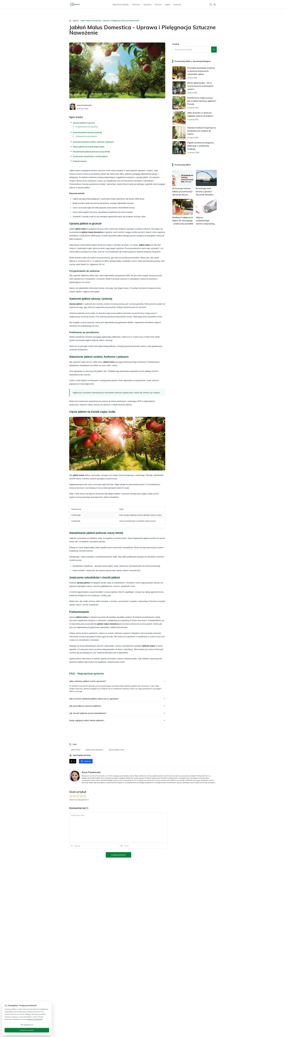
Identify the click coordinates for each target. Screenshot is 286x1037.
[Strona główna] (70, 20)
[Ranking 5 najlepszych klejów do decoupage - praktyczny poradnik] (182, 207)
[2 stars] (74, 796)
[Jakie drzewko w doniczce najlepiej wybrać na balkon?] (179, 117)
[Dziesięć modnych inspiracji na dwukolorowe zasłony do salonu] (179, 132)
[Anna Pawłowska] (72, 107)
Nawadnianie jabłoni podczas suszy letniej (91, 152)
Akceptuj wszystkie (27, 1030)
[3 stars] (77, 796)
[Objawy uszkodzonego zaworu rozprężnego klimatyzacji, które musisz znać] (206, 207)
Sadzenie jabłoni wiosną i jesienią (87, 132)
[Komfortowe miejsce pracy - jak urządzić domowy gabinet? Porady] (179, 102)
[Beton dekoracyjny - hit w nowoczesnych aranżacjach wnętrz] (179, 87)
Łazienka (177, 4)
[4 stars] (81, 796)
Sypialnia (147, 4)
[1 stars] (71, 796)
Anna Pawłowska (84, 105)
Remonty (136, 4)
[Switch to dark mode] (215, 4)
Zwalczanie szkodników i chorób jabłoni (90, 156)
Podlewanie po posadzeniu (86, 136)
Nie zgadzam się (27, 1025)
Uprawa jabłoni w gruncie (84, 123)
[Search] (211, 4)
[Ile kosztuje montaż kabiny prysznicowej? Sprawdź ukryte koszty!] (182, 178)
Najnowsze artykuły (121, 4)
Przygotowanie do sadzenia (87, 127)
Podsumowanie (79, 161)
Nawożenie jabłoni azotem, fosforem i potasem (93, 142)
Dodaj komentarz (118, 855)
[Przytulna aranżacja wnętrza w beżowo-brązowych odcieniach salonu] (179, 73)
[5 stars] (84, 796)
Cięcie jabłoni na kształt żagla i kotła (88, 147)
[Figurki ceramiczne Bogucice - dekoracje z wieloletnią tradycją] (179, 147)
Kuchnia (158, 4)
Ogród (167, 4)
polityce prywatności (34, 1019)
